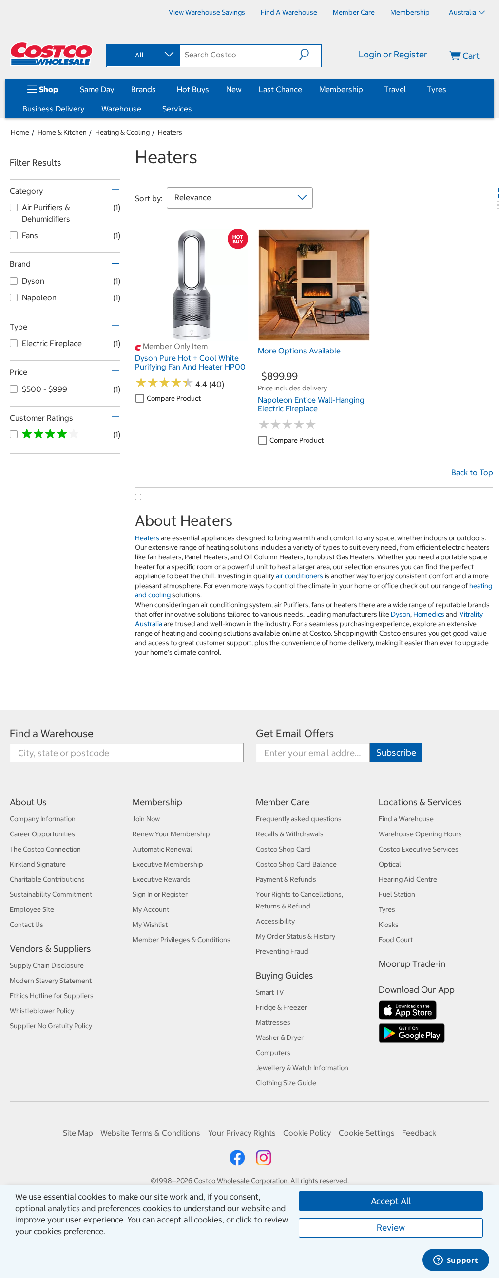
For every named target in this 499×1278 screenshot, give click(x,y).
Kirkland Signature (38, 864)
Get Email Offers (295, 733)
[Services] (194, 108)
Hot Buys (193, 89)
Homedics (428, 614)
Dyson (400, 614)
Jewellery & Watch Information (302, 1067)
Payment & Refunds (286, 879)
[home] (52, 53)
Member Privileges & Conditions (181, 939)
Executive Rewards (162, 879)
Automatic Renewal (162, 849)
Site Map (78, 1133)
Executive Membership (168, 864)
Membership (341, 89)
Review (391, 1227)
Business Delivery (53, 108)
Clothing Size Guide (286, 1082)
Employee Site (32, 909)
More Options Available (299, 350)
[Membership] (365, 89)
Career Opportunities (42, 834)
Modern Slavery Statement (51, 980)
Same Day (97, 89)
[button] (310, 54)
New (234, 89)
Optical (390, 864)
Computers (273, 1052)
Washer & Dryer (280, 1037)
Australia (462, 12)
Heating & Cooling (122, 132)
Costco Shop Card (283, 849)
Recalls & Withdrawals (290, 834)
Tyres (436, 89)
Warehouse (121, 108)
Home (20, 132)
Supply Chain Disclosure (47, 965)
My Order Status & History (295, 936)
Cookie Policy (307, 1133)
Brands (143, 89)
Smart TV (270, 992)
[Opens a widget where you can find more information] (455, 1261)
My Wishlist (150, 924)
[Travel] (408, 89)
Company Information (43, 819)
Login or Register (393, 54)
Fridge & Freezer (281, 1007)
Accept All (391, 1200)
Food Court (396, 939)
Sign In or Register (160, 894)
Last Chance (280, 89)
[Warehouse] (143, 108)
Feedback (419, 1133)
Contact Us (26, 924)
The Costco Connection (45, 849)
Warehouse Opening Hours (420, 834)
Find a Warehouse (52, 733)
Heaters (170, 132)
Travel (395, 89)
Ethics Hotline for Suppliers (52, 995)
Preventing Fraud (282, 951)
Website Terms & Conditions (150, 1133)
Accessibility (275, 921)
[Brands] (158, 89)
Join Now (146, 819)
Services (177, 108)
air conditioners (299, 576)
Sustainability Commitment (51, 894)
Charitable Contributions (47, 879)
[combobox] (142, 55)
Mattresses (273, 1022)
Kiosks (389, 924)
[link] (191, 336)
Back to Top (472, 472)
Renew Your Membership (171, 834)
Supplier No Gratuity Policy (51, 1025)
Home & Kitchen (62, 132)
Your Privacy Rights (242, 1133)
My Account (151, 909)
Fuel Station (397, 894)
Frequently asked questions (299, 819)
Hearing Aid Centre (408, 879)
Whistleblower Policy (42, 1010)
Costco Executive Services (419, 849)
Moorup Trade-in (412, 963)
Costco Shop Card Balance (296, 864)
